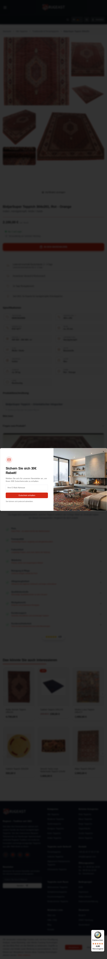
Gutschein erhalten (27, 495)
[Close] (103, 451)
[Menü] (102, 931)
